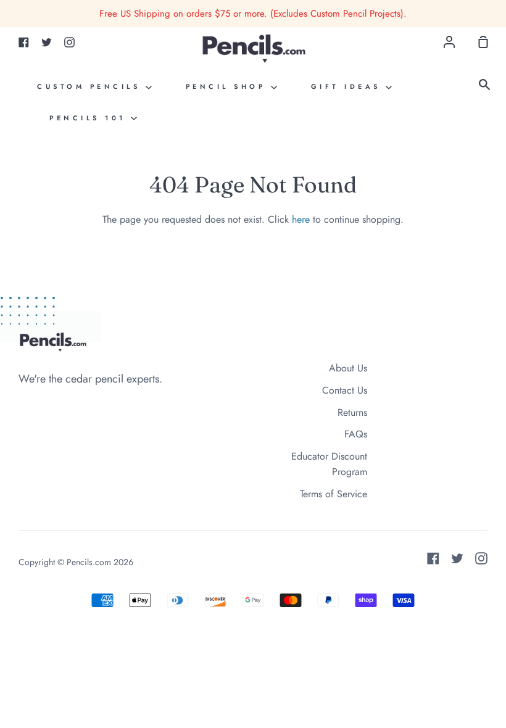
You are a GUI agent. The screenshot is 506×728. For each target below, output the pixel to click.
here (301, 219)
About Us (348, 368)
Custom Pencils (91, 86)
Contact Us (344, 390)
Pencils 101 (90, 118)
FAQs (355, 434)
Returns (352, 412)
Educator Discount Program (329, 464)
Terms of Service (333, 494)
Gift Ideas (348, 86)
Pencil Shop (228, 86)
